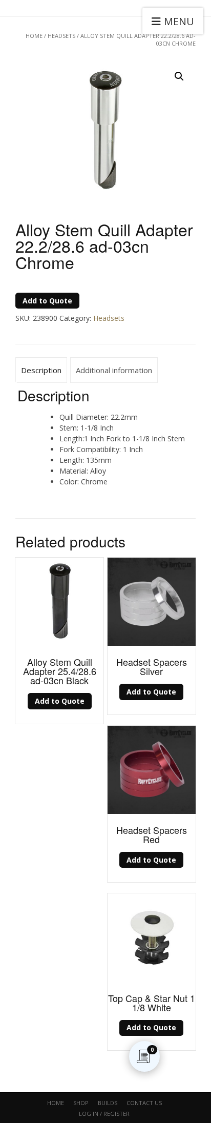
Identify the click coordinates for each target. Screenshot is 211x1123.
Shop (81, 1103)
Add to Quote (47, 300)
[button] (179, 76)
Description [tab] (41, 370)
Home (34, 35)
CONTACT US (144, 1103)
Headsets (61, 35)
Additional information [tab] (114, 370)
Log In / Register (104, 1113)
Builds (107, 1103)
